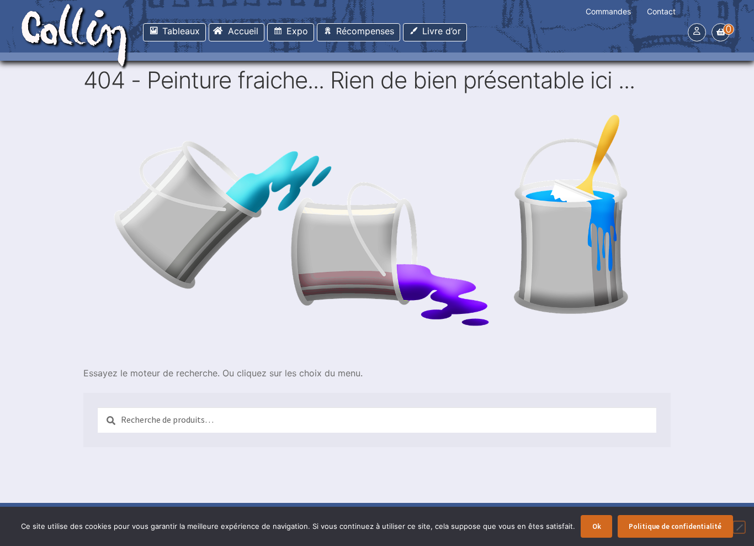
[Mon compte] (697, 30)
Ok (596, 526)
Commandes (608, 11)
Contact (661, 11)
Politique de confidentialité (675, 526)
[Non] (739, 527)
